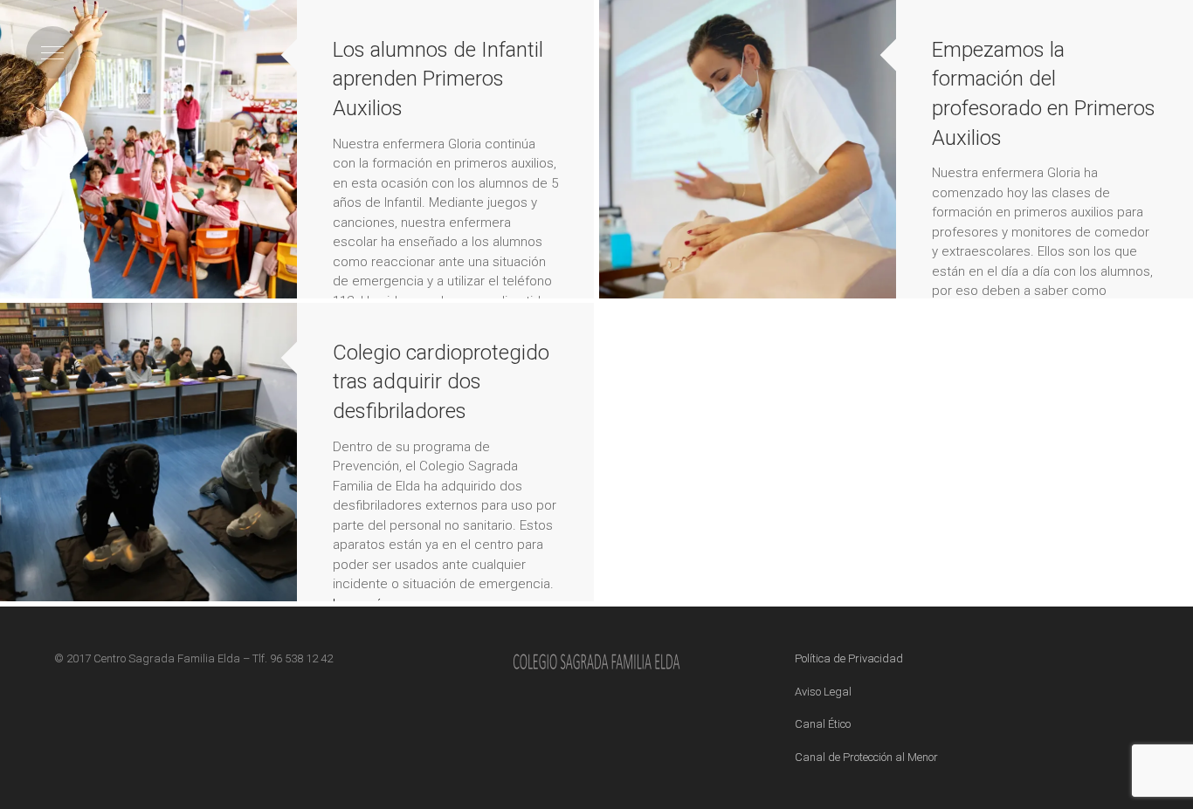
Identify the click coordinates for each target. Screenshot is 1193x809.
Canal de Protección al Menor (866, 757)
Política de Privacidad (849, 658)
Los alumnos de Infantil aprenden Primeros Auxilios (438, 79)
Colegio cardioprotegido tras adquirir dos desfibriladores (441, 381)
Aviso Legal (823, 691)
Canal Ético (823, 723)
